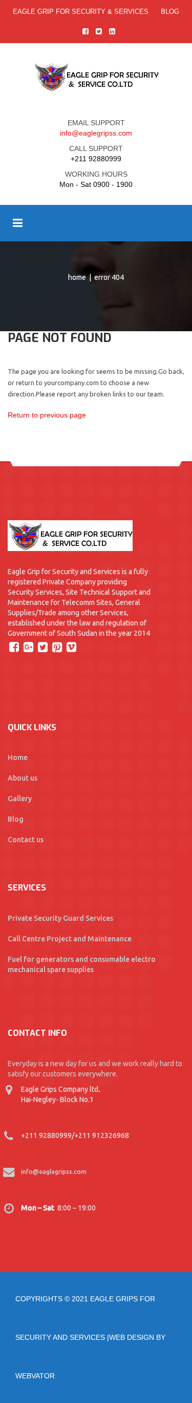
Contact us (26, 840)
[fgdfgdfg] (15, 646)
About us (22, 778)
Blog (170, 11)
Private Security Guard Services (60, 918)
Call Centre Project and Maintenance (70, 939)
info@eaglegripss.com (96, 133)
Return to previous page (47, 415)
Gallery (20, 798)
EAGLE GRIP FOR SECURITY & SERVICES (80, 11)
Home (77, 277)
